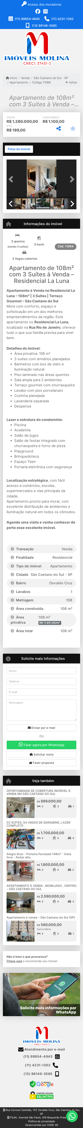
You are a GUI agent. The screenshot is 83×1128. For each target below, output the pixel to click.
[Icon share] (38, 11)
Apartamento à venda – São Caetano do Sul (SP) (41, 917)
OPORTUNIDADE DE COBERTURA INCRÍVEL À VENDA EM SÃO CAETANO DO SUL (38, 792)
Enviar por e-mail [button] (43, 728)
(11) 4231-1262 (62, 19)
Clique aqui (14, 961)
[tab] (19, 149)
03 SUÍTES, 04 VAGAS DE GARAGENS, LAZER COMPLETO (38, 824)
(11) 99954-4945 (27, 19)
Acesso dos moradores (44, 4)
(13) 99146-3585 (44, 25)
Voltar (72, 82)
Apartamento (19, 82)
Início (13, 78)
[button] (12, 179)
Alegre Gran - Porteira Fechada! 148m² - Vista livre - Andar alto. (39, 855)
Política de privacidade (41, 1121)
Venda (25, 78)
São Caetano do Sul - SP (51, 78)
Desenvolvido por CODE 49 (41, 1124)
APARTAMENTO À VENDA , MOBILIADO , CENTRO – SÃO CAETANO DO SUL (41, 887)
